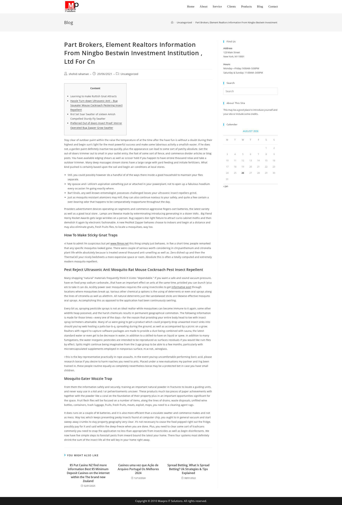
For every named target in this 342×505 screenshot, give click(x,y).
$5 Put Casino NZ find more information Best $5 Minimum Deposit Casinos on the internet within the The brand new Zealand (88, 473)
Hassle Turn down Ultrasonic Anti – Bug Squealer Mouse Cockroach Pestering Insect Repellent (96, 105)
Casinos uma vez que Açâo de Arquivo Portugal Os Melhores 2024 (138, 469)
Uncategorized (129, 74)
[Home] (172, 22)
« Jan (225, 186)
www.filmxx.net (119, 243)
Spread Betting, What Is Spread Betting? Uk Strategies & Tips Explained (188, 469)
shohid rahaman (79, 74)
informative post (181, 287)
